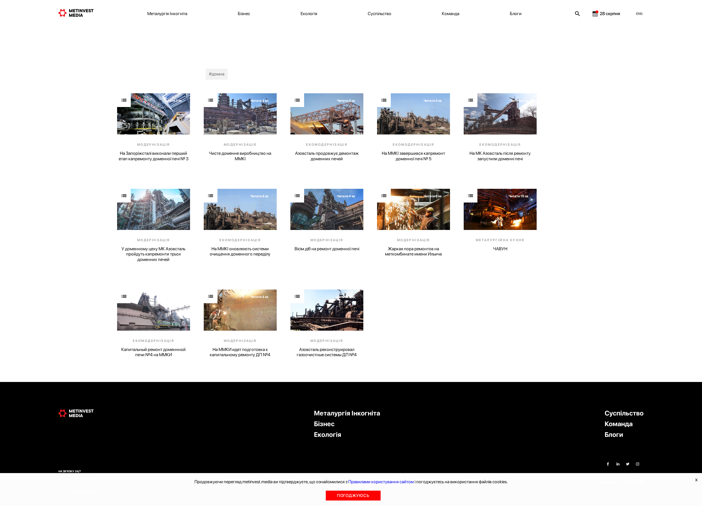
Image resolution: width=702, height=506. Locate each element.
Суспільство (379, 13)
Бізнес (244, 13)
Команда (450, 13)
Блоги (516, 13)
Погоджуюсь (353, 495)
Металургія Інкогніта (167, 13)
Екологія (309, 13)
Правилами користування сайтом (381, 481)
